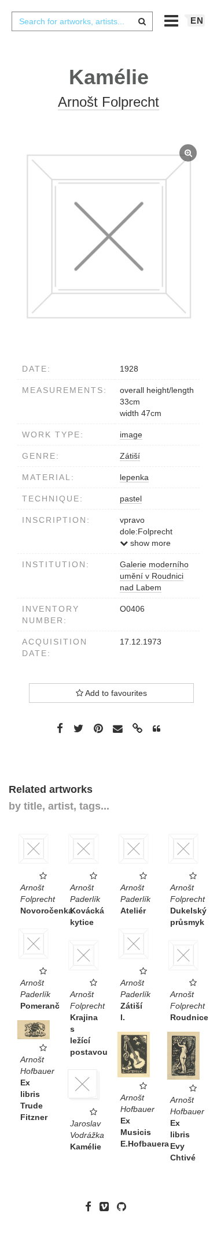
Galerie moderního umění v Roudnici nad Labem (154, 576)
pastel (131, 498)
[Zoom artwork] (108, 236)
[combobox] (82, 21)
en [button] (197, 20)
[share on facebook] (60, 728)
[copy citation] (156, 729)
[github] (124, 1206)
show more (149, 543)
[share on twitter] (78, 728)
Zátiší (130, 455)
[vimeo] (107, 1206)
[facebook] (91, 1206)
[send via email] (118, 728)
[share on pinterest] (98, 728)
